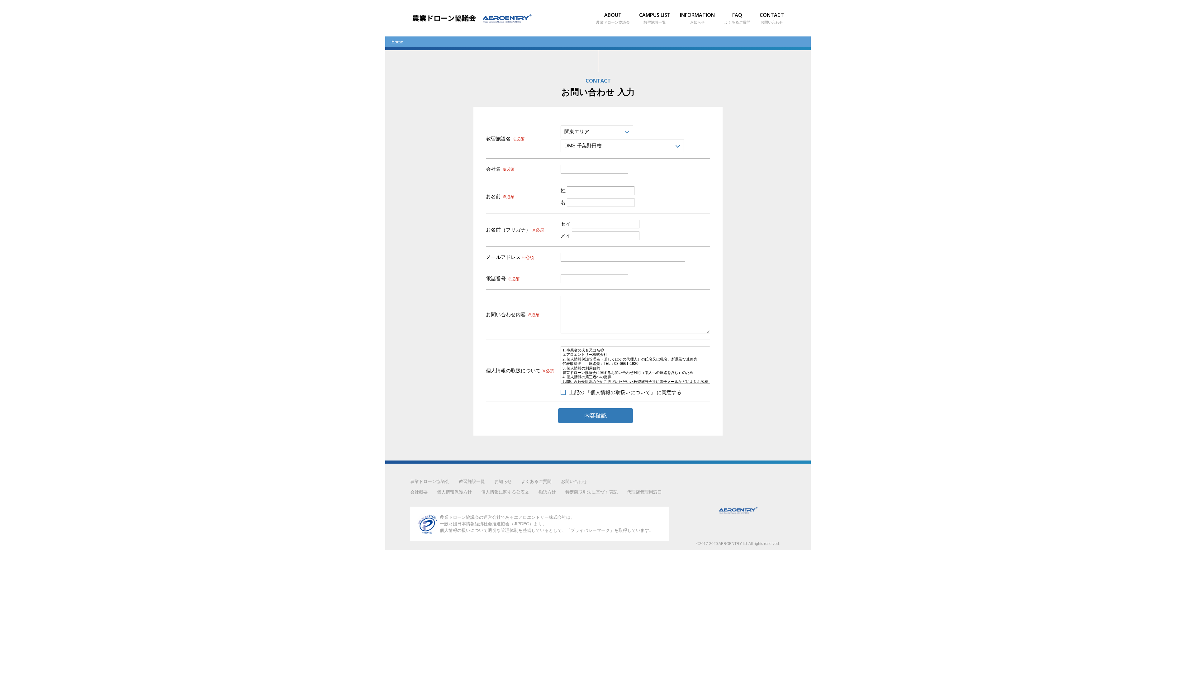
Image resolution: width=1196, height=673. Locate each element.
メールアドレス (510, 257)
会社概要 (419, 491)
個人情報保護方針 (454, 491)
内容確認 (595, 416)
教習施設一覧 (472, 481)
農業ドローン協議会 (429, 481)
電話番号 (503, 278)
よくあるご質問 (536, 481)
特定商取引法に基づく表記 (591, 491)
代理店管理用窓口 (644, 491)
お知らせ (503, 481)
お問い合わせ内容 (512, 314)
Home (397, 41)
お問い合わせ (574, 481)
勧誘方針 (547, 491)
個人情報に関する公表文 (505, 491)
